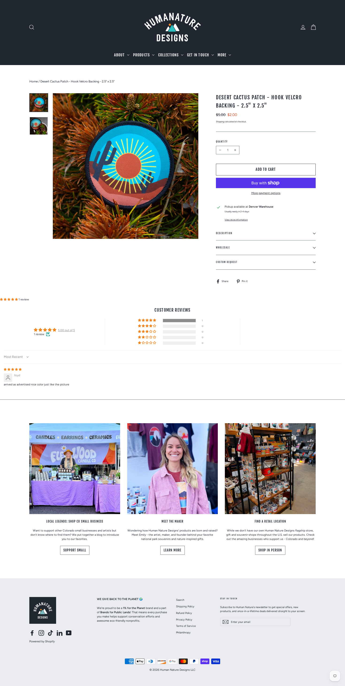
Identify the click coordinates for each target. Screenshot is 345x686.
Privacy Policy (184, 619)
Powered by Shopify (42, 641)
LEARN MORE (173, 550)
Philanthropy (183, 632)
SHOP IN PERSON (270, 550)
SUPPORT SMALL (74, 550)
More (222, 55)
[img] (13, 369)
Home (33, 81)
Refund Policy (184, 613)
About (120, 55)
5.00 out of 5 (66, 330)
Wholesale (223, 247)
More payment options (265, 193)
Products (142, 55)
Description (224, 233)
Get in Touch (198, 55)
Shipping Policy (185, 606)
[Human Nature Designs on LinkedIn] (59, 633)
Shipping (220, 121)
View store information (236, 219)
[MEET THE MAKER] (172, 468)
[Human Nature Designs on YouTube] (69, 633)
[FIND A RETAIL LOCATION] (270, 468)
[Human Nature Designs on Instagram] (41, 633)
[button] (9, 299)
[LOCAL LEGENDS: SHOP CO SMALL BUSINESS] (74, 468)
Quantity (222, 141)
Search (180, 599)
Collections (169, 55)
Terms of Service (186, 626)
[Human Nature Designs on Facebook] (32, 633)
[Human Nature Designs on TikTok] (50, 633)
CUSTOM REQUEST (227, 262)
